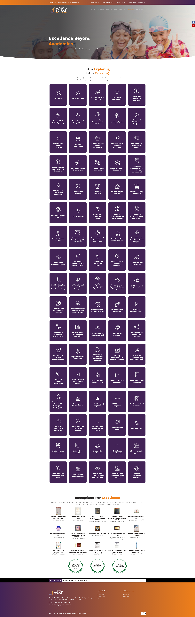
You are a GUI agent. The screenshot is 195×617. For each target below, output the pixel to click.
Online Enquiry (95, 2)
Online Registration (107, 2)
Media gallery (140, 9)
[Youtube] (193, 25)
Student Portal (120, 2)
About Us (94, 9)
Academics (101, 9)
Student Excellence (119, 9)
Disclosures (141, 2)
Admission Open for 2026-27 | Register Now (120, 580)
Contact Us (132, 2)
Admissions (108, 9)
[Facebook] (193, 22)
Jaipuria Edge (130, 9)
